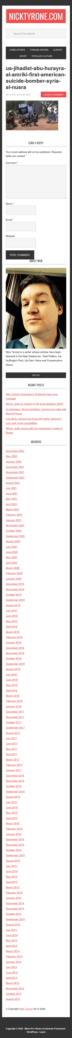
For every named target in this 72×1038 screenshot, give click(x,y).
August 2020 (13, 541)
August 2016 (13, 797)
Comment (12, 163)
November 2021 (15, 472)
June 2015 (12, 871)
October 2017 (13, 722)
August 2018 (13, 669)
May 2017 (11, 749)
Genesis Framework (55, 1028)
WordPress (32, 1031)
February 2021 (14, 514)
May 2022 (11, 456)
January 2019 (13, 642)
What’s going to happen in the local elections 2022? (35, 404)
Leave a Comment (53, 94)
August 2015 (13, 860)
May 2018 (11, 685)
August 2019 (13, 605)
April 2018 (11, 690)
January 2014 (13, 962)
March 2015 (12, 887)
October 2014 (13, 914)
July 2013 (11, 967)
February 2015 (14, 892)
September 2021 (15, 477)
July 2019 (11, 610)
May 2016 (11, 812)
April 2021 (11, 504)
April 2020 (11, 562)
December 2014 (15, 903)
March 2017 (12, 759)
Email (9, 219)
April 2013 (11, 977)
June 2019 (12, 616)
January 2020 (13, 578)
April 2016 (11, 818)
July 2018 (11, 674)
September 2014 (15, 919)
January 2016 (13, 834)
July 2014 (11, 930)
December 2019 (15, 584)
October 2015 (13, 850)
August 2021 (13, 483)
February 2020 (14, 573)
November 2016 (15, 781)
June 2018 (12, 679)
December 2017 (15, 711)
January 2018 (13, 706)
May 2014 (11, 940)
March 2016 (12, 823)
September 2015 (15, 855)
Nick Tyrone (26, 1008)
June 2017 (12, 743)
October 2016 (13, 786)
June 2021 (12, 493)
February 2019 (14, 637)
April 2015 (11, 882)
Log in (42, 1031)
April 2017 (11, 754)
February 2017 (14, 765)
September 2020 (15, 536)
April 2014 (11, 946)
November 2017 (15, 717)
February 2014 (14, 956)
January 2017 (13, 770)
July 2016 (11, 802)
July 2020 (11, 547)
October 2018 (13, 658)
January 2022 (13, 461)
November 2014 (15, 908)
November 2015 (15, 845)
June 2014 (12, 935)
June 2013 (12, 972)
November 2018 (15, 653)
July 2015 (11, 866)
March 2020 (12, 568)
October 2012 (13, 993)
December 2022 (15, 451)
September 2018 (15, 664)
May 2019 (11, 621)
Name (10, 203)
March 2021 (12, 509)
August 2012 (13, 999)
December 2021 (15, 467)
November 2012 (15, 988)
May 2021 (11, 499)
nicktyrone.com (36, 16)
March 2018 (12, 695)
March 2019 (12, 632)
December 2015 (15, 839)
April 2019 (11, 626)
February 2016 (14, 828)
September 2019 (15, 600)
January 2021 (13, 520)
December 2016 (15, 775)
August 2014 (13, 924)
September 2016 (15, 791)
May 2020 (11, 557)
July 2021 (11, 488)
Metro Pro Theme (33, 1028)
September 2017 (15, 727)
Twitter (36, 375)
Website (10, 236)
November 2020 (15, 525)
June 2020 (12, 552)
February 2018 (14, 701)
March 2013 (12, 983)
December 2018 (15, 648)
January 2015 (13, 898)
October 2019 (13, 594)
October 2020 (13, 530)
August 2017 (13, 733)
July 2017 (11, 738)
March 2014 (12, 951)
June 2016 (12, 807)
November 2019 (15, 589)
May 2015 (11, 876)
